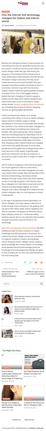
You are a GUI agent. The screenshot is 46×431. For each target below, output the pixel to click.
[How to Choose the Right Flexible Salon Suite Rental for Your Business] (7, 333)
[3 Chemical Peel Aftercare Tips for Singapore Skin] (34, 393)
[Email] (41, 262)
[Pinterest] (36, 262)
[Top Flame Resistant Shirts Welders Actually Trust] (34, 361)
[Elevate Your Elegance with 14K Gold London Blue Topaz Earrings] (12, 393)
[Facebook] (25, 262)
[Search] (43, 3)
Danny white (9, 25)
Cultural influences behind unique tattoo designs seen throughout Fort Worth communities (28, 321)
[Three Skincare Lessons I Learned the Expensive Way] (7, 299)
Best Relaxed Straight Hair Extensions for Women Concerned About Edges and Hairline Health (28, 309)
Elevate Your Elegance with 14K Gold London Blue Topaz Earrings (12, 405)
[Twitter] (30, 262)
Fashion (5, 11)
